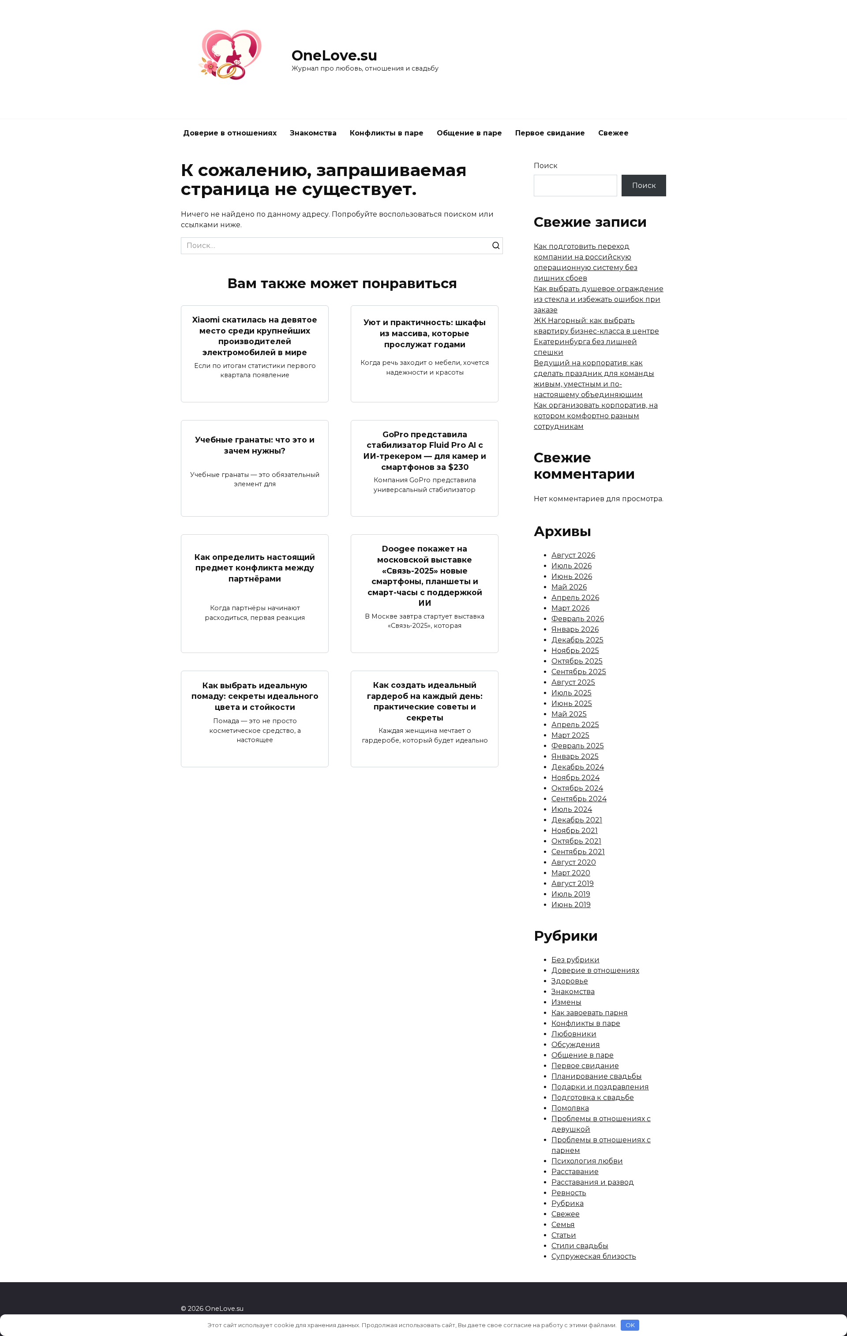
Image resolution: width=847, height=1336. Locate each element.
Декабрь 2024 (577, 767)
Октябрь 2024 (577, 788)
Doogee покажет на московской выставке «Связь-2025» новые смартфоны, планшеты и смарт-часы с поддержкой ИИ (424, 576)
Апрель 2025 (575, 725)
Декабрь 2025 (577, 640)
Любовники (573, 1034)
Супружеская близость (593, 1256)
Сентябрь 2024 (579, 799)
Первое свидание (550, 133)
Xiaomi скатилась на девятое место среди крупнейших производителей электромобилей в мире (254, 336)
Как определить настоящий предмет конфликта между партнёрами (255, 567)
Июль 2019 (570, 894)
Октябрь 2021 (576, 841)
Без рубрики (575, 960)
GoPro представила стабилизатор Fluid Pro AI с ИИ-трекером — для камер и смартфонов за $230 (424, 451)
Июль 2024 (571, 809)
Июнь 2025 (571, 703)
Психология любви (587, 1161)
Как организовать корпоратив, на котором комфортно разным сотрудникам (596, 416)
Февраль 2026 (577, 619)
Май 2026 (569, 587)
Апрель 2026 (575, 597)
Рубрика (567, 1203)
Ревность (568, 1193)
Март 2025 (570, 735)
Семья (563, 1224)
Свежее (613, 133)
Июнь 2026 (571, 576)
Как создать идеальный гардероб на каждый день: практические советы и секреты (425, 701)
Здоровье (569, 981)
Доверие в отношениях (230, 133)
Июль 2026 (571, 566)
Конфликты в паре (387, 133)
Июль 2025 (571, 693)
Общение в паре (469, 133)
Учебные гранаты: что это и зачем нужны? (255, 445)
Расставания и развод (592, 1182)
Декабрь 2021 (576, 820)
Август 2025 (573, 682)
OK (630, 1324)
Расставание (575, 1171)
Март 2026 (570, 608)
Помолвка (570, 1108)
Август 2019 (572, 883)
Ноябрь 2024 (575, 777)
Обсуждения (575, 1044)
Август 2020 (573, 862)
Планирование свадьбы (596, 1076)
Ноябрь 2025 (575, 650)
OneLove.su (334, 55)
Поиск (546, 165)
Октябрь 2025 (577, 661)
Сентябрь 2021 (578, 852)
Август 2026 (573, 555)
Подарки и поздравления (600, 1087)
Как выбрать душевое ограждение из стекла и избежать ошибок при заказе (598, 299)
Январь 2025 (575, 756)
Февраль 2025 (577, 746)
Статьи (563, 1235)
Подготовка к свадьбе (592, 1097)
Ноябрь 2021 (574, 830)
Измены (566, 1002)
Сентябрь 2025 (578, 672)
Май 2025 (569, 714)
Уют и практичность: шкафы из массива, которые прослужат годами (425, 333)
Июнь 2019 (571, 905)
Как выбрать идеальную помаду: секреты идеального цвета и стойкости (255, 696)
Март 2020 (570, 873)
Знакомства (313, 133)
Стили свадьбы (579, 1246)
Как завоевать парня (589, 1013)
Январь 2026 (575, 629)
